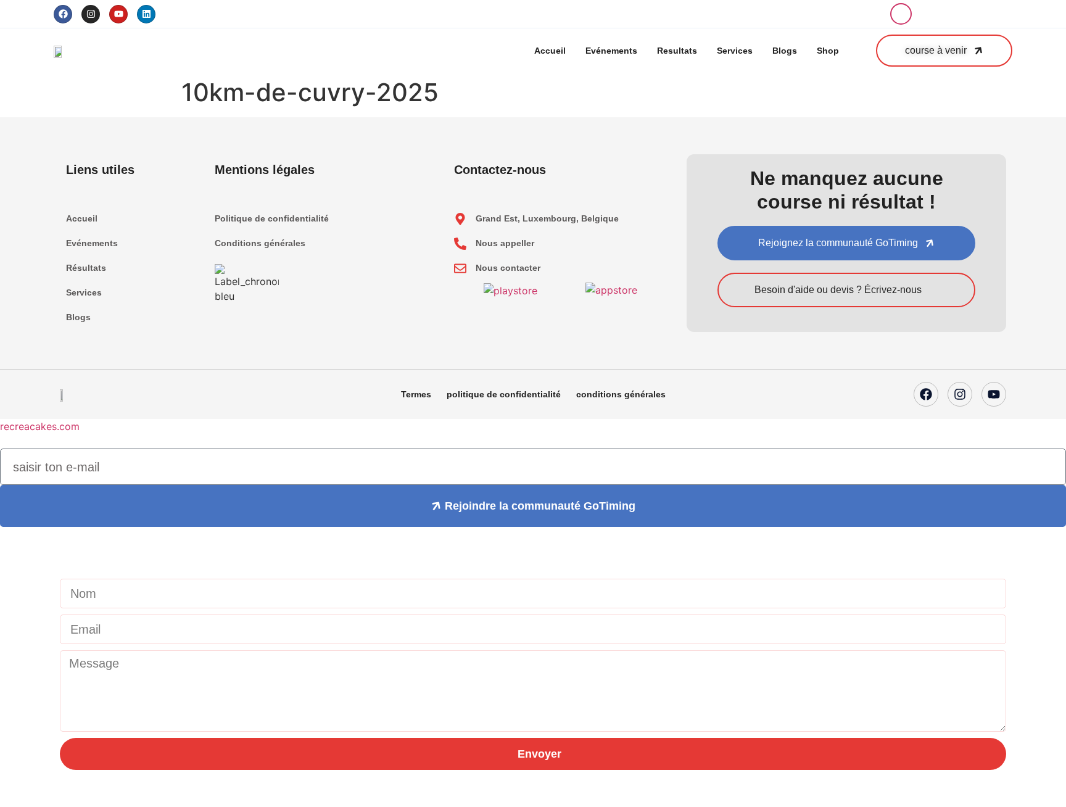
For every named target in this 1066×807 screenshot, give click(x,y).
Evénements (611, 51)
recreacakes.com (40, 426)
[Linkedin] (146, 14)
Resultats (677, 51)
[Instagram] (90, 14)
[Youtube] (118, 14)
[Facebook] (63, 14)
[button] (901, 14)
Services (735, 51)
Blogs (784, 51)
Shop (828, 51)
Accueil (550, 51)
